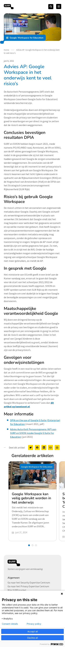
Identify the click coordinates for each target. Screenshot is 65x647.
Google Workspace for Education (26, 37)
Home (6, 50)
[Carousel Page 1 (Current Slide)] (29, 545)
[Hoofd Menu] (58, 6)
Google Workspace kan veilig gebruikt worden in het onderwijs (31, 498)
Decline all (32, 637)
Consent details (10, 624)
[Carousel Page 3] (36, 545)
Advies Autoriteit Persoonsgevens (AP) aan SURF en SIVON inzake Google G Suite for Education (33, 433)
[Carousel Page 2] (32, 545)
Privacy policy (34, 624)
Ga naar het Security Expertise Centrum (29, 582)
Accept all (32, 631)
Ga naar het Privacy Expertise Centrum (28, 586)
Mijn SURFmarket (17, 590)
